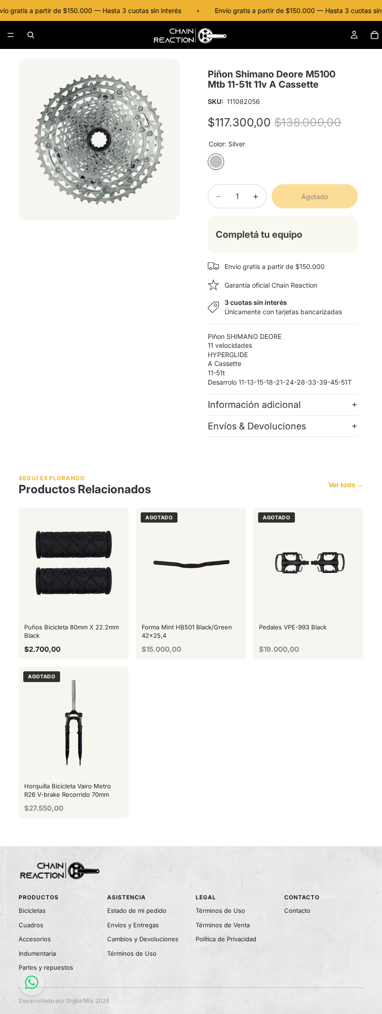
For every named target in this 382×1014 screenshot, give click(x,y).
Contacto (297, 910)
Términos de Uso (132, 953)
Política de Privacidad (226, 939)
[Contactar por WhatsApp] (32, 982)
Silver (216, 161)
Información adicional (254, 404)
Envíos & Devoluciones (257, 426)
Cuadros (31, 925)
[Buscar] (30, 35)
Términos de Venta (223, 925)
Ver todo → (345, 485)
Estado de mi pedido (136, 910)
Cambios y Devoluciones (142, 939)
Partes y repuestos (46, 967)
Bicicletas (32, 910)
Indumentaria (37, 953)
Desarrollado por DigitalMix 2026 (64, 1000)
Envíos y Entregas (133, 925)
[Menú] (10, 35)
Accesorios (35, 939)
